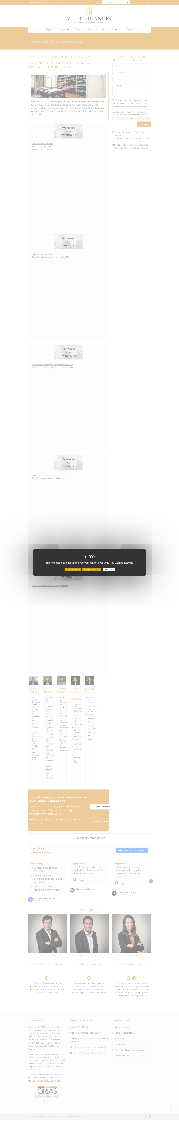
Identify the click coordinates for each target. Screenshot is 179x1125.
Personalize (109, 570)
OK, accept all (73, 570)
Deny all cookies (92, 570)
